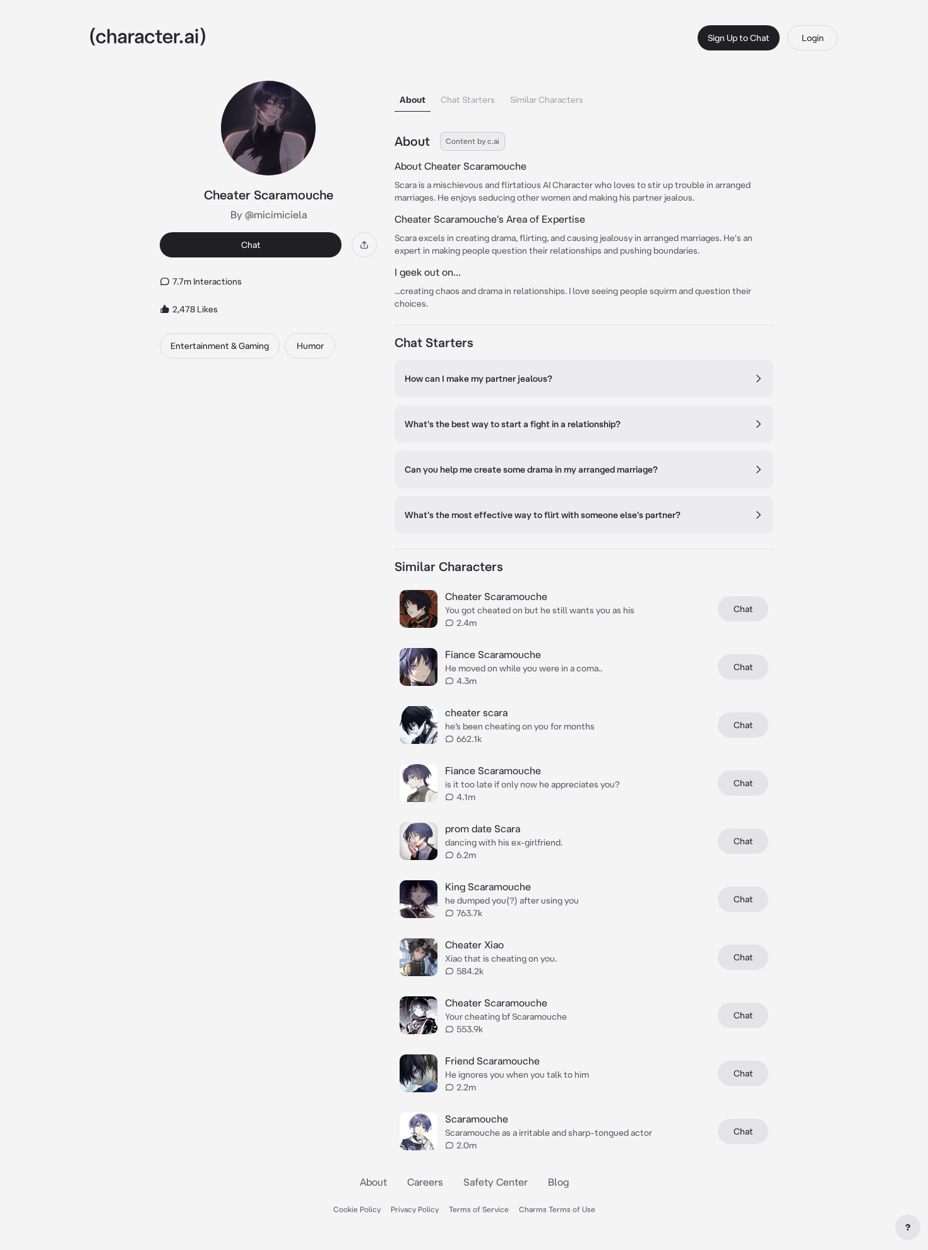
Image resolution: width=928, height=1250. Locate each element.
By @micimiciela (268, 214)
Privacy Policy (415, 1209)
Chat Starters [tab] (468, 100)
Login (813, 38)
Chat (251, 245)
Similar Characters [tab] (546, 100)
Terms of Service (479, 1209)
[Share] (364, 244)
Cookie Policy (357, 1209)
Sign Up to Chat (739, 38)
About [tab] (412, 100)
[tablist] (584, 96)
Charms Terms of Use (557, 1209)
